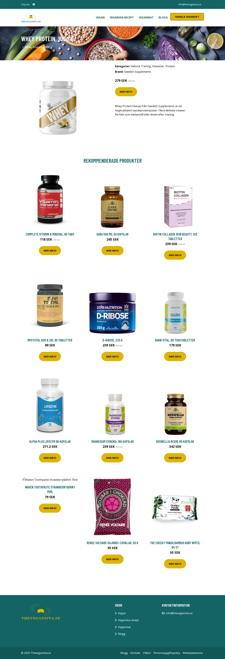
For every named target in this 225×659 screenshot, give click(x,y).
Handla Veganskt (187, 16)
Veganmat (146, 17)
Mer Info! (126, 91)
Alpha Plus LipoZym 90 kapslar (50, 441)
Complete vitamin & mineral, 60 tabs (50, 234)
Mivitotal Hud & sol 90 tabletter (50, 340)
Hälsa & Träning (141, 66)
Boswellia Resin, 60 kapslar (175, 441)
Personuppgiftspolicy (167, 653)
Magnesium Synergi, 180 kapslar (112, 441)
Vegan (100, 17)
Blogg (163, 17)
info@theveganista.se (189, 4)
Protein (170, 66)
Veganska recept (122, 17)
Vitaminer (158, 66)
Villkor (147, 653)
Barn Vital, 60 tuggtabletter (175, 340)
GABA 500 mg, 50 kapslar (112, 234)
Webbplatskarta (193, 653)
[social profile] (33, 4)
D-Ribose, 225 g (112, 340)
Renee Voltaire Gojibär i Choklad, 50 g (112, 543)
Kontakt (135, 653)
